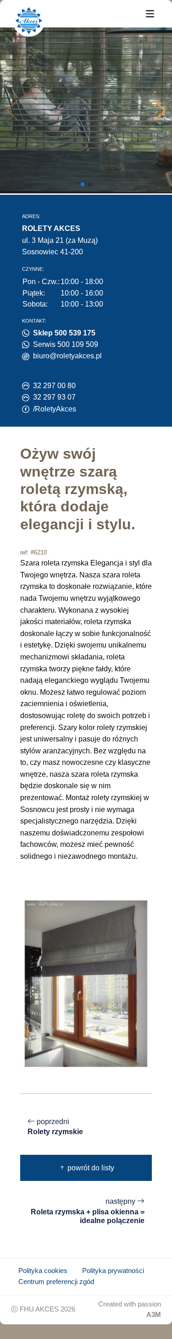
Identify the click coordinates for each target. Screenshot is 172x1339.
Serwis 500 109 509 (65, 344)
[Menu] (149, 13)
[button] (160, 110)
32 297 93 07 (54, 397)
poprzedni (55, 1127)
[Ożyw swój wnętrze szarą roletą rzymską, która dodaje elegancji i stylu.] (86, 983)
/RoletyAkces (54, 409)
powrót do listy (90, 1168)
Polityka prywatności (113, 1270)
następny (87, 1210)
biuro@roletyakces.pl (67, 356)
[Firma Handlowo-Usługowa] (29, 21)
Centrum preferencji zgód (56, 1281)
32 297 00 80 (54, 386)
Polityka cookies (42, 1270)
